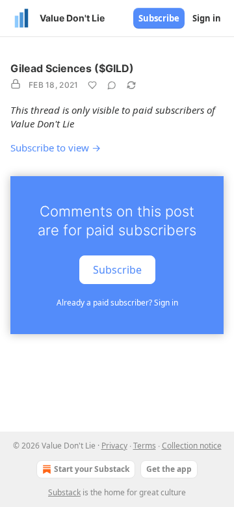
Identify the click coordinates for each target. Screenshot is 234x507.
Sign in (206, 18)
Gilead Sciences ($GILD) (72, 68)
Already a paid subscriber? (117, 302)
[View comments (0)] (111, 85)
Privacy (114, 445)
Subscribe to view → (55, 147)
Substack (64, 492)
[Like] (92, 85)
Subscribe (158, 18)
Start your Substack (91, 468)
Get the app (169, 468)
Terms (144, 445)
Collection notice (192, 445)
